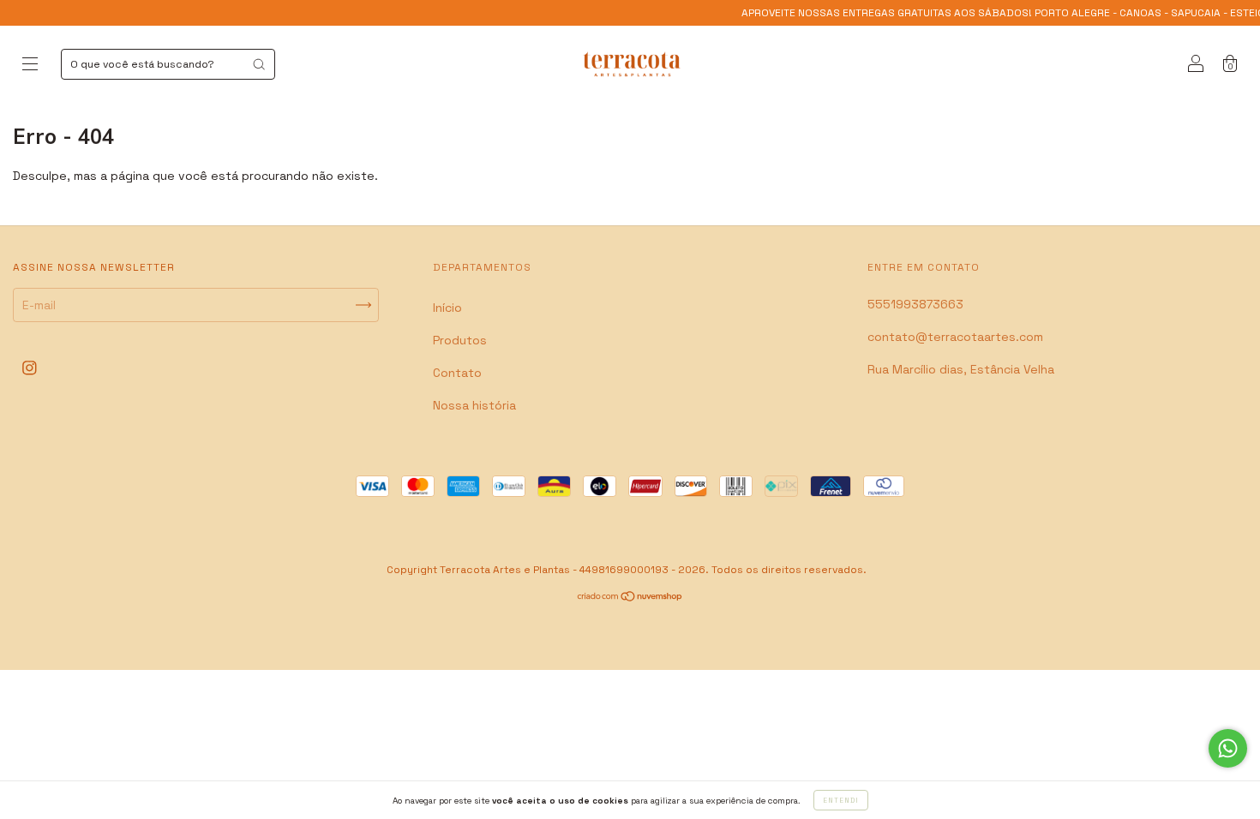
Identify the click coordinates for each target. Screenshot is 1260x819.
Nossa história (474, 405)
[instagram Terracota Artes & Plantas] (29, 368)
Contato (457, 372)
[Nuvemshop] (630, 598)
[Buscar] (258, 64)
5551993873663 (915, 304)
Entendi (841, 800)
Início (447, 307)
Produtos (460, 340)
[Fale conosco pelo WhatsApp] (1228, 748)
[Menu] (30, 66)
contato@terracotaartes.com (955, 336)
